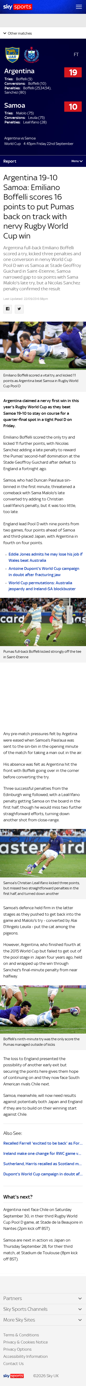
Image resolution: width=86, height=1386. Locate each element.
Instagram (19, 1285)
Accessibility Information (25, 1356)
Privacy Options (17, 1349)
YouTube (24, 1285)
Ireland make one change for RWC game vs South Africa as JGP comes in (43, 1153)
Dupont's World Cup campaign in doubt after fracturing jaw (43, 1174)
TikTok (14, 1285)
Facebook (9, 1285)
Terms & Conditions (21, 1335)
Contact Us (13, 1363)
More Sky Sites (19, 1320)
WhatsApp (29, 1285)
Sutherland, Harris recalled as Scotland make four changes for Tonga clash (43, 1163)
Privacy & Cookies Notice (25, 1342)
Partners (12, 1298)
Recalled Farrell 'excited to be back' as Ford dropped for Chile (43, 1143)
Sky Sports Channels (25, 1309)
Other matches (19, 33)
